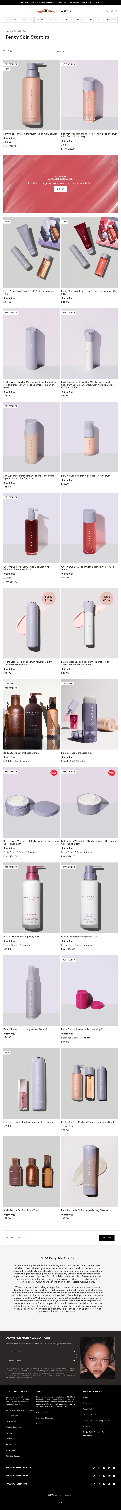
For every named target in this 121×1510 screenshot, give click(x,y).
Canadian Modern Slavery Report (96, 1420)
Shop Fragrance (109, 20)
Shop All (39, 20)
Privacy (86, 1397)
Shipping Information (14, 1427)
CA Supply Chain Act (91, 1414)
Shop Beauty (52, 20)
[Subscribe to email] (74, 1351)
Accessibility (88, 1426)
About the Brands (43, 1412)
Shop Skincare (67, 20)
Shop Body (81, 20)
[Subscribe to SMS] (74, 1361)
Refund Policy (88, 1409)
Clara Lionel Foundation (45, 1418)
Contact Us (10, 1438)
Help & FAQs (11, 1444)
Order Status (11, 1421)
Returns (9, 1433)
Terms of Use (88, 1403)
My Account (10, 1450)
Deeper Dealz (26, 20)
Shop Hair (94, 20)
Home (8, 31)
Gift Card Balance (13, 1456)
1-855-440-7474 (12, 1415)
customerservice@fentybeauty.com (20, 1410)
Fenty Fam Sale (10, 20)
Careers (39, 1424)
